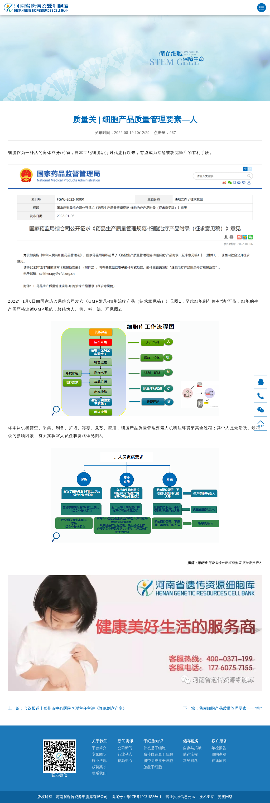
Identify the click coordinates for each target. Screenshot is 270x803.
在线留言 (218, 761)
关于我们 (100, 741)
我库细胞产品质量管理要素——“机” (230, 708)
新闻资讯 (125, 741)
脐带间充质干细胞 (158, 761)
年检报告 (218, 748)
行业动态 (125, 754)
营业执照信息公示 (180, 797)
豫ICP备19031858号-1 (144, 797)
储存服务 (191, 741)
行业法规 (99, 761)
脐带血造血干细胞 (158, 754)
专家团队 (99, 754)
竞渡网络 (225, 797)
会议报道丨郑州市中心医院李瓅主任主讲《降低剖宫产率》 (75, 708)
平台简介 (99, 748)
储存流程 (190, 754)
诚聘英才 (99, 767)
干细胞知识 (153, 741)
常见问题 (190, 761)
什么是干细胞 (154, 748)
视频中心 (125, 761)
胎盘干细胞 (152, 767)
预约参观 (218, 754)
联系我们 (99, 773)
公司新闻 (125, 748)
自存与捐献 (192, 748)
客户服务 (219, 741)
